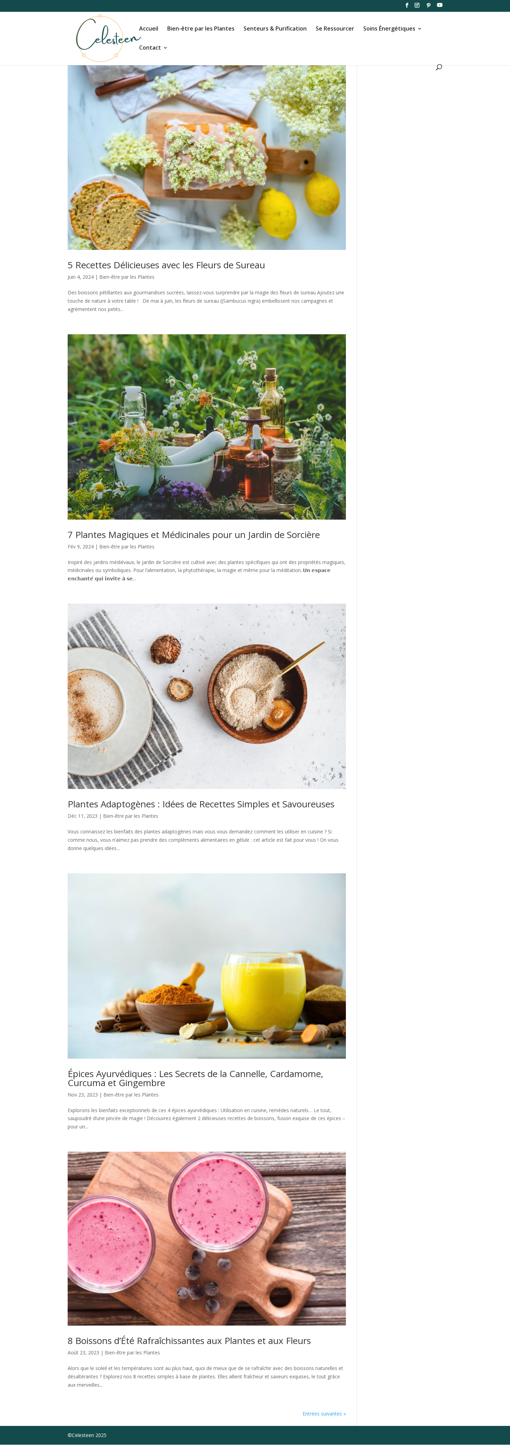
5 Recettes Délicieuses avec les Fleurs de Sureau (166, 265)
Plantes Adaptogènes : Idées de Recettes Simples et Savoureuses (201, 804)
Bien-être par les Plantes (201, 29)
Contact (150, 48)
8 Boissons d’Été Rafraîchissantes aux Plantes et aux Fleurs (189, 1340)
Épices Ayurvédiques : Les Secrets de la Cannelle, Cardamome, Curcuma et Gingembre (195, 1078)
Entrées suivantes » (324, 1413)
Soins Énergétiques (389, 29)
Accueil (148, 29)
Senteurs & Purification (275, 29)
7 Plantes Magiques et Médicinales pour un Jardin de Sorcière (194, 534)
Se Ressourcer (335, 29)
